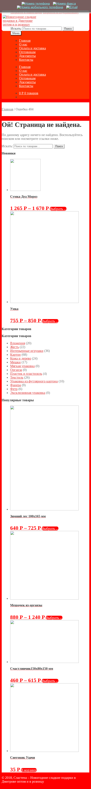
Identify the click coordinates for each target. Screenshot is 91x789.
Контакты (26, 59)
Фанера (15, 385)
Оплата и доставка (32, 48)
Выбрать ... (58, 209)
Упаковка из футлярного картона (34, 381)
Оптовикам (27, 52)
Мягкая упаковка (22, 366)
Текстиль (16, 377)
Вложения (17, 343)
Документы (27, 56)
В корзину (29, 770)
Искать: (16, 28)
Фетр (14, 389)
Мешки (15, 362)
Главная (24, 40)
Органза (16, 370)
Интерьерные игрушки (26, 351)
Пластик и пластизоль (26, 373)
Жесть (14, 347)
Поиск (68, 28)
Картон (15, 354)
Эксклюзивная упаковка (27, 392)
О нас (23, 44)
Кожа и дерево (20, 358)
